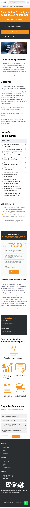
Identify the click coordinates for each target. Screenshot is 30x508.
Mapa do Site (5, 478)
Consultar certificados (7, 465)
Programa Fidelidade (7, 467)
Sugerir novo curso (7, 451)
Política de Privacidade (7, 474)
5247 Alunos (18, 19)
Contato (4, 464)
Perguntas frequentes (7, 463)
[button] (28, 2)
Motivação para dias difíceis (9, 476)
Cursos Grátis (6, 447)
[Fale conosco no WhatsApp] (26, 503)
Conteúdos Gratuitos (7, 449)
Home (3, 6)
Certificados (5, 453)
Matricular (13, 272)
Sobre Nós (5, 460)
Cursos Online (6, 446)
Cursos (6, 6)
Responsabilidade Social (8, 475)
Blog (4, 450)
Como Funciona (6, 461)
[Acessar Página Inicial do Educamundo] (3, 2)
